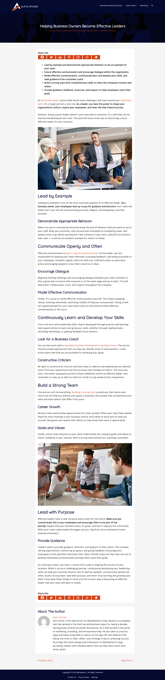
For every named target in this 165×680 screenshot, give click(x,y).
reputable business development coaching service (90, 345)
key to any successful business (82, 253)
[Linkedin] (60, 57)
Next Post (127, 660)
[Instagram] (78, 57)
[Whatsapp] (87, 57)
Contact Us (72, 677)
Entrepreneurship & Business (74, 30)
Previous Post (44, 660)
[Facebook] (42, 57)
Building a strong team (84, 392)
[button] (152, 5)
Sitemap (94, 677)
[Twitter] (51, 57)
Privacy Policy (83, 677)
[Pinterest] (69, 57)
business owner (50, 100)
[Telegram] (96, 57)
